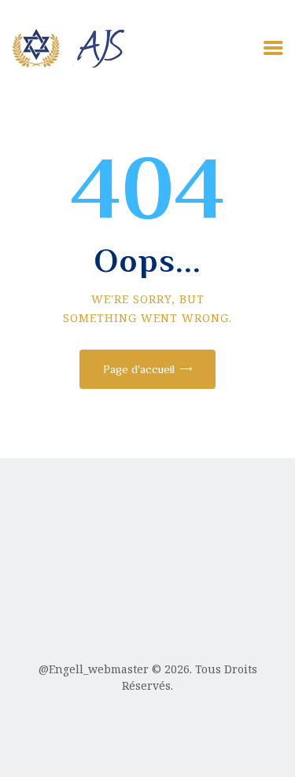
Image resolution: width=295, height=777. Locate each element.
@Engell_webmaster (94, 669)
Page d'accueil (139, 369)
